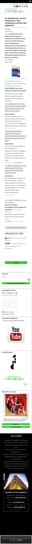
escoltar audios (15, 427)
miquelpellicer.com (10, 162)
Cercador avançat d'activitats (16, 283)
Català (13, 4)
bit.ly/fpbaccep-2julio (19, 221)
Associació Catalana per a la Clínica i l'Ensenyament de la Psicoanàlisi (15, 246)
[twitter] (17, 7)
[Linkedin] (27, 7)
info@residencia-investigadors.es (16, 500)
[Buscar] (29, 279)
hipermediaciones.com (11, 128)
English (26, 4)
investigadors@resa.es (16, 509)
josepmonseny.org (10, 195)
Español (17, 4)
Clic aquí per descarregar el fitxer (16, 227)
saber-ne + (16, 424)
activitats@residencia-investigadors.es (16, 505)
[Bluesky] (24, 7)
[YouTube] (19, 7)
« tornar (16, 262)
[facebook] (15, 7)
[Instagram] (22, 7)
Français (22, 4)
